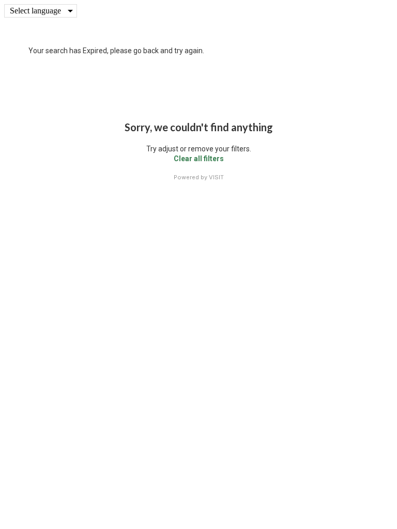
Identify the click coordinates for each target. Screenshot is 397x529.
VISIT (216, 177)
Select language (35, 10)
